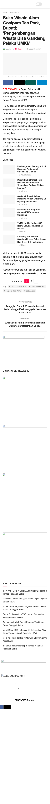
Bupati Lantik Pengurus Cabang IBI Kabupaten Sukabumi (28, 212)
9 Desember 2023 (34, 48)
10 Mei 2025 (22, 218)
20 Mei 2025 (22, 205)
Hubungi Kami (23, 683)
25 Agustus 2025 (25, 175)
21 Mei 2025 (22, 191)
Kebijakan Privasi (10, 688)
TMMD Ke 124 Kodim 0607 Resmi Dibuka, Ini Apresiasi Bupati (30, 226)
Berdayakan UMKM (17, 286)
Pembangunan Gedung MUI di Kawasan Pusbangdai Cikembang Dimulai (31, 169)
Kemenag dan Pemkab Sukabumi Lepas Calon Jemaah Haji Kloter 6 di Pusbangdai (32, 239)
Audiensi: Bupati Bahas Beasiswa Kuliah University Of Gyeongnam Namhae (31, 199)
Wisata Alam (29, 291)
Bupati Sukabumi (36, 286)
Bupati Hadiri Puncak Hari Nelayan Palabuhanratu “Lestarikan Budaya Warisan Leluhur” (30, 183)
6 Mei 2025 (22, 232)
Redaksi (18, 48)
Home (5, 12)
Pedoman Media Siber (29, 688)
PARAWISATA (15, 12)
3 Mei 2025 (22, 245)
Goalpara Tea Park (12, 291)
